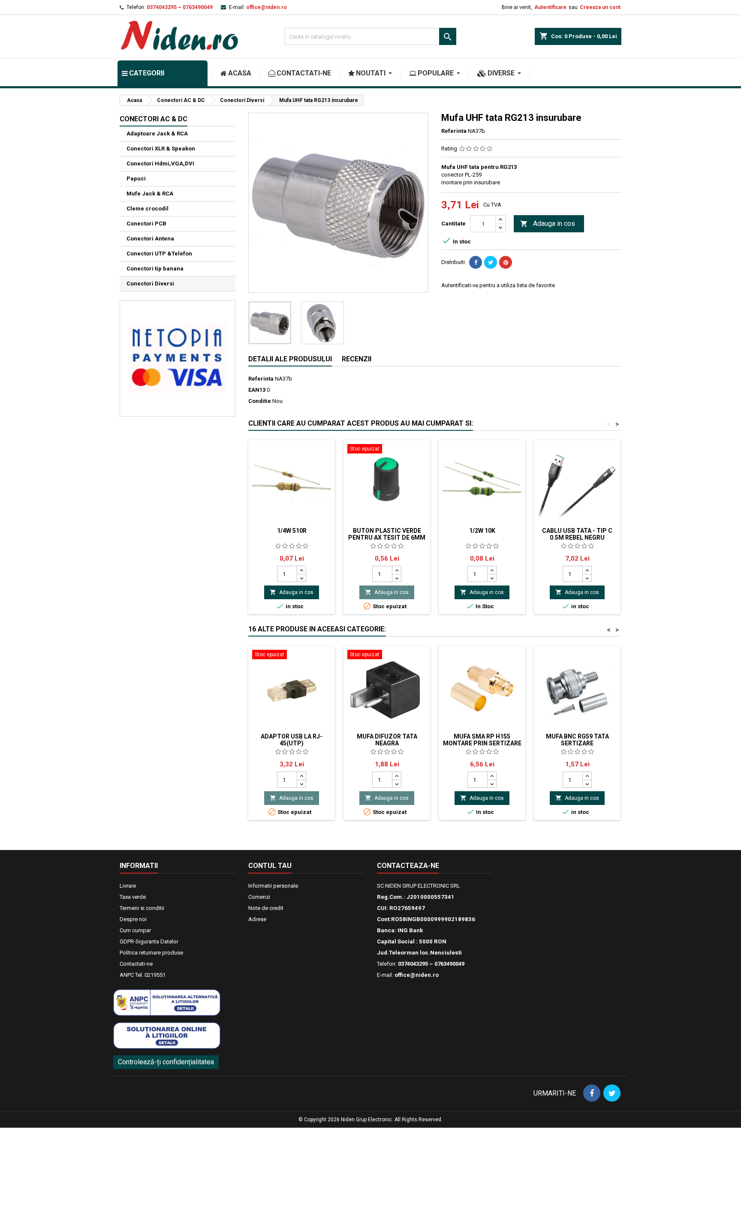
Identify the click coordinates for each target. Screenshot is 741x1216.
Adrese (257, 919)
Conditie (259, 401)
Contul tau (270, 866)
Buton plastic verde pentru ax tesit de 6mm (386, 534)
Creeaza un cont (600, 7)
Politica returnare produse (151, 952)
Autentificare (550, 7)
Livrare (128, 886)
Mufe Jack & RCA (150, 193)
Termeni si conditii (142, 908)
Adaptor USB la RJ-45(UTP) (291, 740)
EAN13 (256, 390)
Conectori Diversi (150, 283)
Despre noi (133, 919)
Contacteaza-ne (408, 866)
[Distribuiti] (475, 262)
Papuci (136, 178)
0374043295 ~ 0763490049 (180, 7)
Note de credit (265, 908)
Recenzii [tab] (356, 359)
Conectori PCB (146, 223)
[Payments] (177, 357)
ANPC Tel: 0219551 (143, 975)
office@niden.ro (266, 7)
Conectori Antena (150, 238)
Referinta (454, 131)
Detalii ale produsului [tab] (290, 359)
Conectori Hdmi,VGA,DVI (160, 163)
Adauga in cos (547, 223)
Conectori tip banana (155, 268)
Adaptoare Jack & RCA (157, 133)
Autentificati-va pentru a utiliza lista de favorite (498, 285)
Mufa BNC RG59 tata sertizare (577, 740)
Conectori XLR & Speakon (161, 148)
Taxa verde (133, 897)
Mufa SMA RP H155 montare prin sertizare (482, 740)
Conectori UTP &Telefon (159, 253)
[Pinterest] (505, 262)
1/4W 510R (292, 530)
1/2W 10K (482, 530)
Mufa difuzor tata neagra (387, 740)
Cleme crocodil (148, 208)
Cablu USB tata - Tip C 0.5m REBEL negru (577, 534)
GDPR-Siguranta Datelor (149, 941)
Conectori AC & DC (153, 119)
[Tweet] (490, 262)
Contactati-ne (136, 964)
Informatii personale (273, 886)
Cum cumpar (135, 930)
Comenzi (259, 897)
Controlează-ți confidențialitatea (166, 1062)
